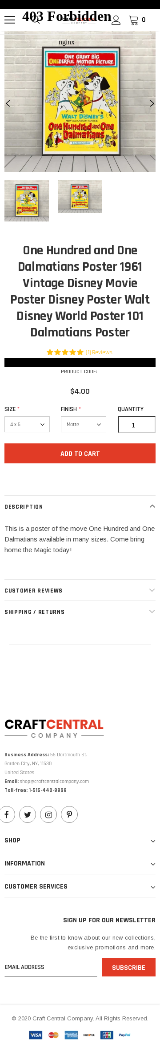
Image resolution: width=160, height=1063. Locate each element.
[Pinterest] (69, 814)
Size (12, 409)
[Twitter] (27, 814)
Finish (71, 409)
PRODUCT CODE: (79, 371)
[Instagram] (48, 814)
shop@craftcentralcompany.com (54, 781)
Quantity (131, 409)
